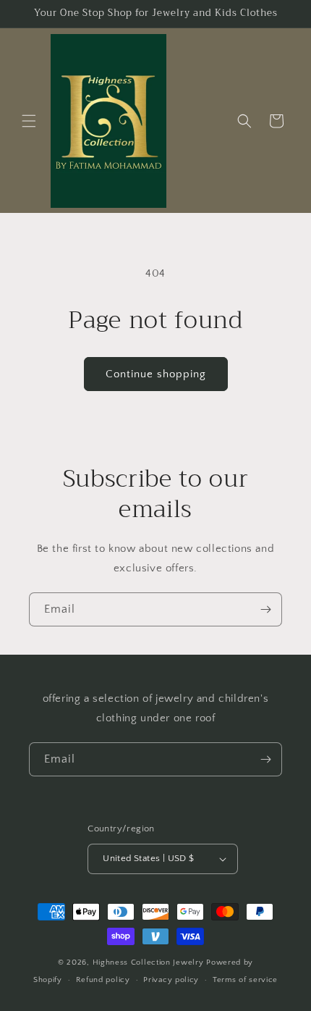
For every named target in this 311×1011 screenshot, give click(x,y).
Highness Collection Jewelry (150, 962)
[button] (29, 121)
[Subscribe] (265, 609)
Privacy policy (171, 980)
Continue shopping (156, 374)
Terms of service (245, 980)
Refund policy (103, 980)
